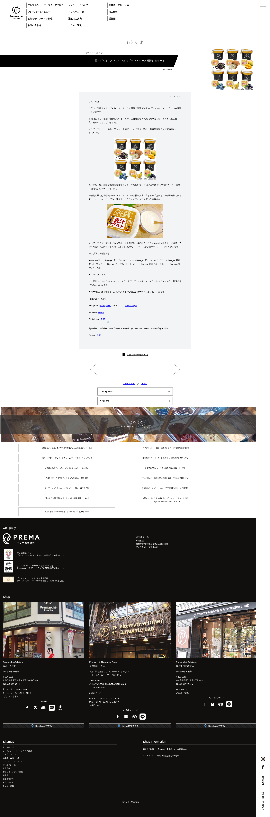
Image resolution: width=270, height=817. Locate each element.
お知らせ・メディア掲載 (40, 18)
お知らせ (135, 42)
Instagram (35, 708)
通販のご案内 (75, 18)
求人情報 (113, 12)
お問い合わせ (34, 25)
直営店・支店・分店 (119, 5)
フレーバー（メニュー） (40, 12)
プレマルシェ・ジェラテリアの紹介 (46, 5)
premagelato (105, 305)
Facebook (27, 708)
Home (144, 383)
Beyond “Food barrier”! (163, 501)
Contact (263, 780)
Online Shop (263, 803)
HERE (101, 312)
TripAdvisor (43, 708)
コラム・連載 (75, 25)
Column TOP (129, 383)
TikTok (60, 708)
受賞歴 (112, 18)
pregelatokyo (131, 305)
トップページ (88, 53)
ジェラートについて (78, 5)
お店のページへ (96, 693)
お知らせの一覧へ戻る (137, 354)
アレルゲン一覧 (76, 12)
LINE (52, 708)
